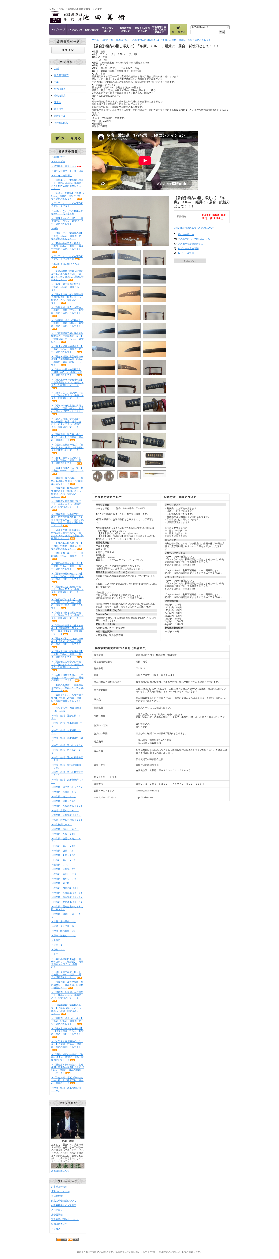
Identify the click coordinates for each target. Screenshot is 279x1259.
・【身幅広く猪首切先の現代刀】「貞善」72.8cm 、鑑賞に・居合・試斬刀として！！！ (67, 504)
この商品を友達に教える (190, 244)
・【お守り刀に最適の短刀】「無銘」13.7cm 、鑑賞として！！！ (66, 287)
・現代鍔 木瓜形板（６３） (66, 815)
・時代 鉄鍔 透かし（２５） (67, 745)
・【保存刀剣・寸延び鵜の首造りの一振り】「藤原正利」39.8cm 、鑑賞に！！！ (67, 1080)
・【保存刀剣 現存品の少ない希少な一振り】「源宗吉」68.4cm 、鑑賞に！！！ (67, 437)
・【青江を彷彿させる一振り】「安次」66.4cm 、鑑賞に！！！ (67, 469)
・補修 (54, 228)
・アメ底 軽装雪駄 (61, 175)
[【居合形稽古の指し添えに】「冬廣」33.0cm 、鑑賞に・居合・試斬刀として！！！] (130, 244)
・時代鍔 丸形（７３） (63, 855)
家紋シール (59, 116)
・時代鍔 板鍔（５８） (63, 801)
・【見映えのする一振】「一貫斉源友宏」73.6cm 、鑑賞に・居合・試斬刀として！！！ (67, 221)
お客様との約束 (59, 1186)
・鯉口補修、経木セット (63, 166)
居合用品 (58, 109)
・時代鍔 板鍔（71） (62, 850)
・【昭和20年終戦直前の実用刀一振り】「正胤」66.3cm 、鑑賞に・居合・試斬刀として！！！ (67, 408)
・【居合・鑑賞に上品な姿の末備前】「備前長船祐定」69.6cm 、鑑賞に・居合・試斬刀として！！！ (67, 360)
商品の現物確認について (63, 1200)
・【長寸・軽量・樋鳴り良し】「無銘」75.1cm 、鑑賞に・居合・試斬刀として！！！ (67, 349)
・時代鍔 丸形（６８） (63, 834)
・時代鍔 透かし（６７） (65, 829)
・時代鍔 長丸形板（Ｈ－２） (67, 897)
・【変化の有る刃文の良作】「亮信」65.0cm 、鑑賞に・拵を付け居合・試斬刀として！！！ (67, 246)
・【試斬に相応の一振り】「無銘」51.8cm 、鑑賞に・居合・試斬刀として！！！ (67, 1057)
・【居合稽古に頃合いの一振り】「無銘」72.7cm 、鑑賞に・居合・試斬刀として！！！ (67, 664)
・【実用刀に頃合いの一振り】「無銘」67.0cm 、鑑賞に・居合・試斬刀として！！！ (67, 1021)
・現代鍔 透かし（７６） (65, 874)
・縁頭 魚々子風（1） (63, 926)
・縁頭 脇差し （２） (63, 935)
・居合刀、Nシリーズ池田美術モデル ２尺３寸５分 (67, 212)
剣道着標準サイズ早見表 (63, 1205)
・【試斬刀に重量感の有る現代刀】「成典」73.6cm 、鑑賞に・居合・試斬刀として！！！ (67, 995)
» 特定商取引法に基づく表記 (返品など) (194, 228)
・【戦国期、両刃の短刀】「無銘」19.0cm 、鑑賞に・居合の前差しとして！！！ (67, 481)
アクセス (55, 1228)
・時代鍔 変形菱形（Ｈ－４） (67, 902)
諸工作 (57, 102)
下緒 (56, 82)
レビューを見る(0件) (188, 248)
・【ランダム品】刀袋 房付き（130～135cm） (66, 709)
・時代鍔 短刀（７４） (63, 860)
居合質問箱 (57, 1214)
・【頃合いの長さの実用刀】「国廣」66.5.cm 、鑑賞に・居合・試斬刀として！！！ (66, 372)
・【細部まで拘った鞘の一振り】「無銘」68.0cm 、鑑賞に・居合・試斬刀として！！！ (67, 615)
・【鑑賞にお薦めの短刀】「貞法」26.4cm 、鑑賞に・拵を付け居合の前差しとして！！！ (67, 447)
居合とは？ (57, 1210)
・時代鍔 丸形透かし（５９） (67, 805)
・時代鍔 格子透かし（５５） (67, 787)
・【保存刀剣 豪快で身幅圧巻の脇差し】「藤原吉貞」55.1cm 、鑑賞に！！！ (67, 985)
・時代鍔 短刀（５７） (63, 796)
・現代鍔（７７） (60, 864)
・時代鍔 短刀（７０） (63, 846)
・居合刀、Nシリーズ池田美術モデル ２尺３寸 (67, 205)
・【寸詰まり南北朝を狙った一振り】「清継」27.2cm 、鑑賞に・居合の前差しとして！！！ (67, 1044)
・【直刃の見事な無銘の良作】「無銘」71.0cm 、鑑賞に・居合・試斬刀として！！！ (67, 566)
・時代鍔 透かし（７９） (65, 878)
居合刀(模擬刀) (61, 75)
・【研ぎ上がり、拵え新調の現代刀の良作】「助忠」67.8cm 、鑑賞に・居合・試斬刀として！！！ (67, 298)
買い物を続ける (186, 234)
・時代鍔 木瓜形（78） (63, 869)
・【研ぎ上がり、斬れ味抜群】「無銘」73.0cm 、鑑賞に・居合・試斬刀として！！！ (67, 654)
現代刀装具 (59, 88)
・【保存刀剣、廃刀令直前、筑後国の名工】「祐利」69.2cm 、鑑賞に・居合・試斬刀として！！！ (67, 492)
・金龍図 (55, 940)
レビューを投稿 (186, 253)
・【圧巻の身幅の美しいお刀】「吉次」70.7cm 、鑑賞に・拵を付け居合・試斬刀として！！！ (67, 576)
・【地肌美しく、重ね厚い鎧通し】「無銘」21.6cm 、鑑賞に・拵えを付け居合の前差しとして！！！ (67, 184)
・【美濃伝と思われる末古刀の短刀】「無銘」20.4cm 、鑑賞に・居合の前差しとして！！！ (67, 698)
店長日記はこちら (60, 1170)
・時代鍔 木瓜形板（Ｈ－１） (67, 892)
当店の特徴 (57, 1196)
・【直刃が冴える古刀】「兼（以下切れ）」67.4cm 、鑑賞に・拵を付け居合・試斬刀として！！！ (67, 603)
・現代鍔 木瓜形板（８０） (66, 888)
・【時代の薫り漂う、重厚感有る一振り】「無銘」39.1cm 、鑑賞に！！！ (67, 688)
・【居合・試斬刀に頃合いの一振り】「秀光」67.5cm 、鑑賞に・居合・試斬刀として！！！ (67, 641)
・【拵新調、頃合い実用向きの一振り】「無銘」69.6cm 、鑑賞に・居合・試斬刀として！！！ (67, 323)
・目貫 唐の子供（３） (63, 921)
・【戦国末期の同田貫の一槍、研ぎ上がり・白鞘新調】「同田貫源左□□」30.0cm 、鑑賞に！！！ (67, 963)
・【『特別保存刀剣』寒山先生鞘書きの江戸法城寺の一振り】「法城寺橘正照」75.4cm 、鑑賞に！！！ (67, 337)
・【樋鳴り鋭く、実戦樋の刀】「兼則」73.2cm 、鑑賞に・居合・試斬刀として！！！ (67, 236)
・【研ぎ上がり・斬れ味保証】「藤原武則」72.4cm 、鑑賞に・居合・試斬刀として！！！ (67, 382)
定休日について (59, 1224)
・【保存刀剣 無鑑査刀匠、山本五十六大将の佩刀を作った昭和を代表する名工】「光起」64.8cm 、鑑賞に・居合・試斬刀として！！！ (67, 520)
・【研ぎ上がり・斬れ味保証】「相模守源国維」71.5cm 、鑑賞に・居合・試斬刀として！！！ (67, 1031)
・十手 (54, 954)
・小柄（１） (58, 944)
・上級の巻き (58, 156)
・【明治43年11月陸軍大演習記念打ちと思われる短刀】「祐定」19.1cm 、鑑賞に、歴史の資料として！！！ (67, 275)
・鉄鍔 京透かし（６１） (65, 810)
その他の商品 (61, 122)
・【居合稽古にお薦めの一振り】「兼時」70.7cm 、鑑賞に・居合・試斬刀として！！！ (67, 589)
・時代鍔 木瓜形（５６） (65, 791)
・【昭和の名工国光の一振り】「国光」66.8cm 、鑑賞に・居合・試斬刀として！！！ (67, 546)
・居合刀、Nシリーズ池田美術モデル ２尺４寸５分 (67, 258)
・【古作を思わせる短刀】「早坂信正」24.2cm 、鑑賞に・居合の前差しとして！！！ (67, 677)
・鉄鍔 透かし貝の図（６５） (67, 820)
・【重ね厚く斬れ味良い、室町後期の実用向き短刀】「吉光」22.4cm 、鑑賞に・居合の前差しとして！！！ (67, 1068)
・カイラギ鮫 (58, 161)
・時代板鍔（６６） (61, 824)
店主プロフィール (60, 1191)
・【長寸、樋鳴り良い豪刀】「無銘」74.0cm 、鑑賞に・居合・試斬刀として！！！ (66, 460)
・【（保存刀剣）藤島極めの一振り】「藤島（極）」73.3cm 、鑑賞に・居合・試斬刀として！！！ (67, 1009)
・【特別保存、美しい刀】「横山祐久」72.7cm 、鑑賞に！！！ (67, 554)
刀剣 (56, 68)
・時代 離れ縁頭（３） (65, 930)
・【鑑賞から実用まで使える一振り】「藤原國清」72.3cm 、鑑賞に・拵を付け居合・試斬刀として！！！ (67, 629)
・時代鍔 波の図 (60, 883)
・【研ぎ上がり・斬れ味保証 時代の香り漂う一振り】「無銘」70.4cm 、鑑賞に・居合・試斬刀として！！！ (67, 534)
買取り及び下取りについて (65, 1219)
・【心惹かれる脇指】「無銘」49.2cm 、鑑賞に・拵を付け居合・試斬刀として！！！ (67, 196)
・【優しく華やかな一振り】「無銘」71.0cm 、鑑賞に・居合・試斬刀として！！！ (66, 975)
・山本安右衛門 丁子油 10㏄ (67, 170)
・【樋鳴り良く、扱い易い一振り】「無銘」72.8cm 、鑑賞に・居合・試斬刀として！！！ (67, 395)
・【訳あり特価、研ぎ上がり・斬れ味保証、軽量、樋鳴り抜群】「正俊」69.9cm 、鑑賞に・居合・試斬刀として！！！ (67, 422)
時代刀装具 (59, 95)
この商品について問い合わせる (194, 239)
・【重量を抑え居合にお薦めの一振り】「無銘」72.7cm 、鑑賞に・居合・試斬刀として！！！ (67, 310)
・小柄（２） (58, 949)
